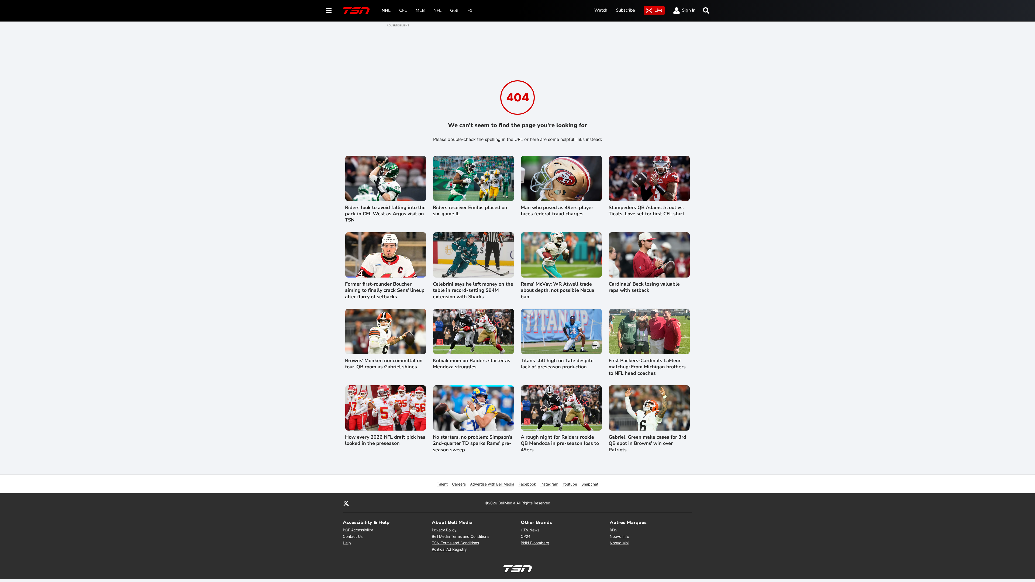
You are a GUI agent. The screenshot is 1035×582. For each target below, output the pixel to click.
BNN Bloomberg (535, 543)
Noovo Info (619, 536)
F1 (469, 10)
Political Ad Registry (449, 549)
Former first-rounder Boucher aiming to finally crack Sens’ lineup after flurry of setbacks (385, 290)
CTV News (530, 530)
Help (347, 543)
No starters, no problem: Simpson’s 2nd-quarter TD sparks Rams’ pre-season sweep (472, 443)
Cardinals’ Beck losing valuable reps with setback (644, 287)
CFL (403, 10)
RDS (613, 530)
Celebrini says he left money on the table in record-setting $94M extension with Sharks (473, 290)
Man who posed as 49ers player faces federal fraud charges (557, 211)
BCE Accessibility (358, 530)
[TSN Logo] (356, 10)
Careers (459, 484)
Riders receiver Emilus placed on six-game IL (470, 211)
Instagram (549, 484)
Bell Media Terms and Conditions (460, 536)
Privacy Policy (444, 530)
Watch (600, 10)
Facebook (527, 484)
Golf (454, 10)
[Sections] (328, 10)
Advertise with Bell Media (492, 484)
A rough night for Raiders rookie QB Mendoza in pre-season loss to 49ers (560, 443)
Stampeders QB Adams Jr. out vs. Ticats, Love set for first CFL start (646, 211)
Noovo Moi (619, 543)
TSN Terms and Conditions (455, 543)
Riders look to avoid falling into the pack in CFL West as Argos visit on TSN (385, 214)
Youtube (570, 484)
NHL (386, 10)
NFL (437, 10)
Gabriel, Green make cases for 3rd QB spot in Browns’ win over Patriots (647, 443)
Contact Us (353, 536)
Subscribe (625, 10)
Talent (442, 484)
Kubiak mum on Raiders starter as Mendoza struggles (471, 364)
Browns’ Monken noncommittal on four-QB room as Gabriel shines (384, 364)
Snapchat (589, 484)
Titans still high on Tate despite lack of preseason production (557, 364)
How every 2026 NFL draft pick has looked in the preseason (385, 440)
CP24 (525, 536)
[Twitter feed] (346, 503)
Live (658, 10)
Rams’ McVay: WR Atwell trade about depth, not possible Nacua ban (557, 290)
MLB (420, 10)
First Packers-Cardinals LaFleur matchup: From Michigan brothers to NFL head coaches (647, 367)
